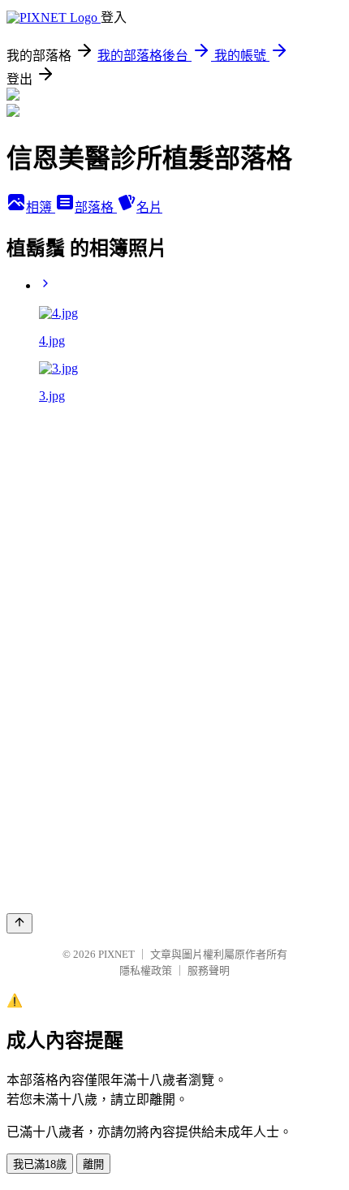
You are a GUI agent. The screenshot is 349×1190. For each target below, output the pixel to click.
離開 (93, 1164)
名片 (149, 207)
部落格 (96, 207)
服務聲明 (208, 970)
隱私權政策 (145, 970)
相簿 (40, 207)
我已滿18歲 (40, 1164)
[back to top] (19, 923)
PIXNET (116, 954)
